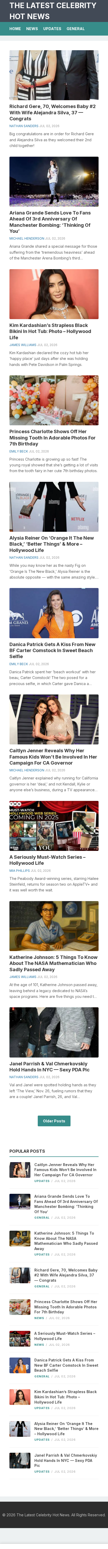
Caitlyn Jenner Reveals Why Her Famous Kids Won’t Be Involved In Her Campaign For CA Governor (53, 757)
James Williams (22, 345)
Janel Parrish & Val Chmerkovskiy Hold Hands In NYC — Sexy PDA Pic (65, 1460)
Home (15, 28)
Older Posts (54, 1121)
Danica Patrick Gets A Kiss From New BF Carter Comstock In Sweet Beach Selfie (52, 650)
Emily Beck (18, 451)
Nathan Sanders (24, 126)
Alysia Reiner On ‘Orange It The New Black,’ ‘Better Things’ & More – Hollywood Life (51, 544)
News (32, 28)
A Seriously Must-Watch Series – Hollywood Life (64, 1336)
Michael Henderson (26, 238)
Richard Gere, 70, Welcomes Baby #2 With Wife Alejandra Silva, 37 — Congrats (52, 112)
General (76, 28)
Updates (52, 28)
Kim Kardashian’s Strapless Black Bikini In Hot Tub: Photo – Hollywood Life (50, 331)
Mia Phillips (19, 871)
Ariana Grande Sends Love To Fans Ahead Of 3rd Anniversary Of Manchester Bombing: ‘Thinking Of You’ (66, 1204)
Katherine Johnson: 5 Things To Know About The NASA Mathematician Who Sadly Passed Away (53, 963)
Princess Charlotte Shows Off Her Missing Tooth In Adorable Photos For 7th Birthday (52, 437)
